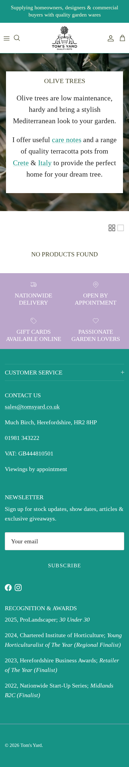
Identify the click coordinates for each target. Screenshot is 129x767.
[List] (120, 227)
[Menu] (6, 37)
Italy (45, 163)
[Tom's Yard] (65, 38)
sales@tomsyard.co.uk (32, 406)
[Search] (19, 37)
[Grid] (112, 227)
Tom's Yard (31, 745)
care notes (66, 140)
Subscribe (64, 566)
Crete (21, 163)
